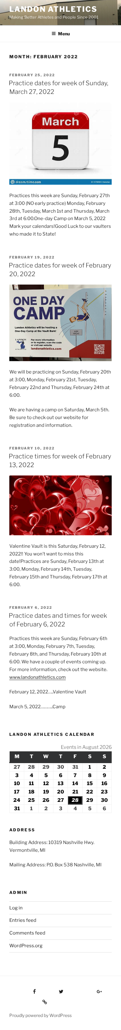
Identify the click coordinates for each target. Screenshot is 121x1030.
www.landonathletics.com (37, 677)
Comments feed (27, 933)
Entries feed (22, 920)
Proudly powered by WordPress (40, 1015)
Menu (64, 33)
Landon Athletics (53, 9)
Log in (16, 908)
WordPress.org (26, 945)
